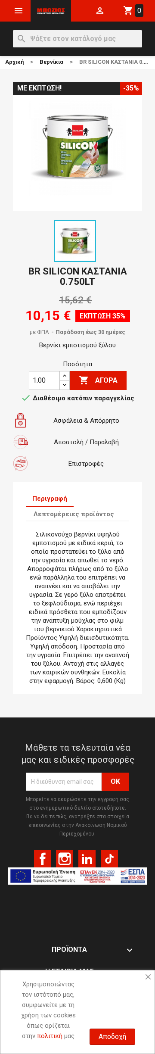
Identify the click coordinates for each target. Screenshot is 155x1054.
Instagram (64, 858)
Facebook (42, 858)
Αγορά (98, 380)
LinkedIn (87, 858)
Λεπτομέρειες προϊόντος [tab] (74, 514)
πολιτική (49, 1036)
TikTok (109, 858)
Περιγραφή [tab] (49, 498)
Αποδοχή (112, 1036)
